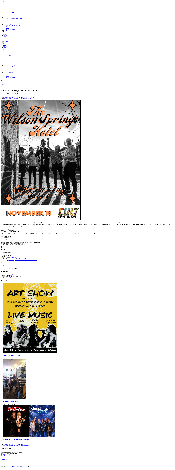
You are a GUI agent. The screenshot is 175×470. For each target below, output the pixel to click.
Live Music (13, 257)
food (9, 258)
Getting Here (9, 26)
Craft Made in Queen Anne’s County (14, 18)
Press (4, 34)
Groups (4, 33)
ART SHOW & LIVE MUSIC (11, 355)
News (4, 36)
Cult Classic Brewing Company (10, 265)
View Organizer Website (8, 277)
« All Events (3, 84)
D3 (30, 466)
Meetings (5, 31)
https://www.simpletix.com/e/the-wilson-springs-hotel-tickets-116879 (22, 260)
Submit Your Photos (10, 29)
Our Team (5, 35)
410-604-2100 (4, 459)
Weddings (5, 30)
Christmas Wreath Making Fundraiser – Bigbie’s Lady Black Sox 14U (18, 97)
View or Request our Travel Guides (13, 25)
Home (4, 1)
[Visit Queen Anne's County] (7, 39)
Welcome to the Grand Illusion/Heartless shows (16, 439)
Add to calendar (5, 246)
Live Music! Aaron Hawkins (11, 401)
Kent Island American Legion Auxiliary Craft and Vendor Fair (17, 98)
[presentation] (30, 352)
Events (7, 28)
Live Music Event (15, 258)
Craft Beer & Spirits (23, 258)
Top (1, 468)
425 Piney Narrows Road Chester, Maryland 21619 (6, 455)
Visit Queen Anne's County (15, 466)
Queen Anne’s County (5, 450)
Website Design (24, 466)
